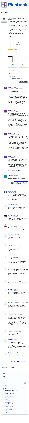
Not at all (12, 44)
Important (19, 44)
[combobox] (13, 382)
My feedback (5, 377)
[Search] (25, 383)
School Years (7, 394)
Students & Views (8, 406)
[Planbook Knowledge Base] (14, 5)
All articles (7, 412)
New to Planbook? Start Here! (10, 390)
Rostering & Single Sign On (10, 411)
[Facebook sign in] (13, 64)
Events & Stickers (8, 403)
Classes (6, 397)
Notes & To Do (7, 405)
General (4, 373)
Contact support (9, 385)
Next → (23, 361)
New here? (17, 78)
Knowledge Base (9, 388)
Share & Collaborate (8, 409)
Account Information (8, 391)
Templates (7, 402)
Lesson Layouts (8, 396)
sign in (12, 367)
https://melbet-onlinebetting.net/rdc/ (21, 181)
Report (20, 88)
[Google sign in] (23, 64)
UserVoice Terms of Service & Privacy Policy (14, 419)
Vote (4, 21)
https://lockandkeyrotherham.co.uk (15, 104)
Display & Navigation (9, 393)
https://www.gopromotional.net (16, 170)
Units (6, 399)
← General (3, 13)
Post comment (23, 81)
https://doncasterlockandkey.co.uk (15, 127)
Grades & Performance (9, 408)
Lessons (6, 400)
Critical (12, 46)
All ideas (4, 376)
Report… (25, 36)
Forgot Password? (11, 76)
